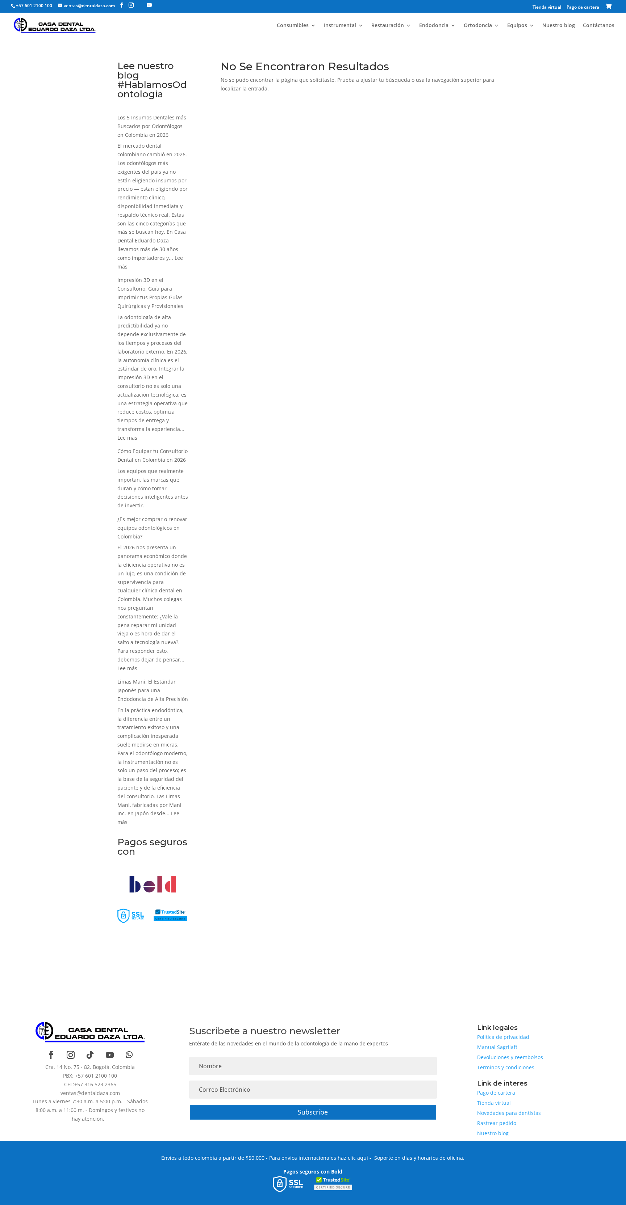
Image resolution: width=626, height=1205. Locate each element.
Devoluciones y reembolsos (510, 1057)
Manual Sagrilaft (497, 1047)
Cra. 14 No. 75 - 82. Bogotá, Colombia (90, 1067)
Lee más (127, 437)
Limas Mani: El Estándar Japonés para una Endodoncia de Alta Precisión (152, 690)
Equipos (517, 26)
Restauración (387, 26)
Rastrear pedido (496, 1123)
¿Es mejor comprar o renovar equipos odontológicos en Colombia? (152, 528)
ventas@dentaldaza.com (90, 1093)
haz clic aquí (353, 1157)
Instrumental (340, 26)
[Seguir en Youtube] (110, 1055)
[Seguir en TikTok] (90, 1055)
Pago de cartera (583, 7)
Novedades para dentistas (509, 1112)
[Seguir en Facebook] (51, 1055)
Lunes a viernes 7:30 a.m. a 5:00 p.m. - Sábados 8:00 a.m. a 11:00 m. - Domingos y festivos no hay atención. (90, 1110)
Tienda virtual (547, 7)
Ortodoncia (478, 26)
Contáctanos (598, 26)
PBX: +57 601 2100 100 (90, 1075)
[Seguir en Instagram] (71, 1055)
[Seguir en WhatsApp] (129, 1055)
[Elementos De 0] (610, 7)
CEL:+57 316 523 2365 (90, 1084)
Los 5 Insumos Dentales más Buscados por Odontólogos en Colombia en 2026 (151, 126)
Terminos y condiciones (505, 1067)
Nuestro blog (558, 26)
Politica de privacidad (503, 1036)
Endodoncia (433, 26)
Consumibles (293, 26)
